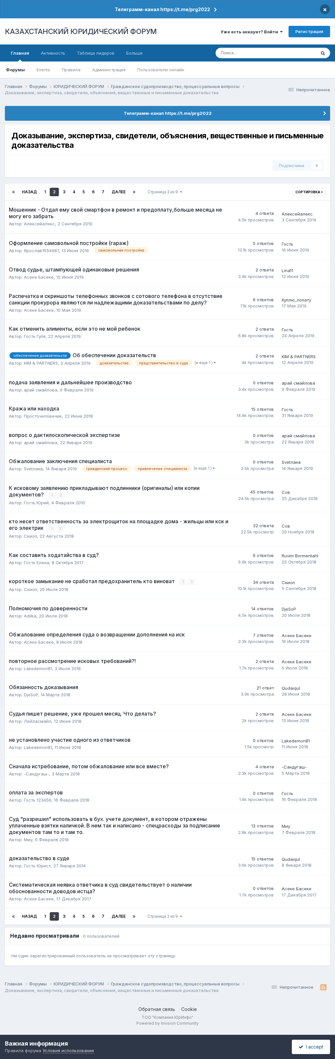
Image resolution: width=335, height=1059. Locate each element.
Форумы (15, 69)
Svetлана (33, 468)
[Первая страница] (13, 192)
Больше (134, 53)
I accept (313, 1047)
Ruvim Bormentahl (300, 555)
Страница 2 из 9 (164, 191)
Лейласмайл (37, 721)
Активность (53, 53)
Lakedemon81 (38, 668)
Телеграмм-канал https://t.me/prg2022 (162, 9)
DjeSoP (289, 609)
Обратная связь (156, 1009)
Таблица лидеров (96, 53)
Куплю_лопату (296, 300)
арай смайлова (40, 389)
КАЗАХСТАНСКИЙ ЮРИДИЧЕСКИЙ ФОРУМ (81, 31)
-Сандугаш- (36, 773)
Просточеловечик (43, 416)
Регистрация (309, 31)
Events (43, 69)
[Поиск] (323, 53)
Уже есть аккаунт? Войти (250, 31)
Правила (71, 69)
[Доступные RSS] (323, 987)
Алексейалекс (39, 223)
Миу (28, 839)
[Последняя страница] (134, 192)
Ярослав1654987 (41, 250)
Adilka (30, 615)
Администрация (109, 69)
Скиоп (30, 536)
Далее (119, 191)
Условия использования (68, 1050)
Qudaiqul (291, 688)
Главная (20, 53)
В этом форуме (292, 52)
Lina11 (287, 270)
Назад (29, 191)
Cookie (189, 1009)
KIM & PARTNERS (41, 363)
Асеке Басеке (39, 277)
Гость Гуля (34, 336)
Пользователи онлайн (160, 69)
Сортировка (308, 192)
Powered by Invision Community (167, 1023)
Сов (286, 492)
